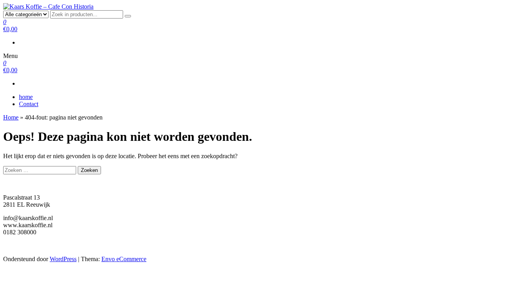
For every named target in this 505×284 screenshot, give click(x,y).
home (26, 96)
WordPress (63, 259)
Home (11, 117)
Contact (28, 104)
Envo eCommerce (123, 259)
